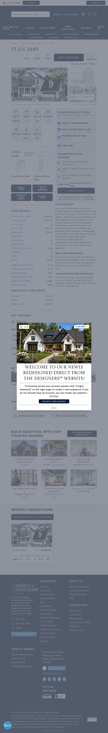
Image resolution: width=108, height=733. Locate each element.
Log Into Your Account (54, 401)
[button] (7, 725)
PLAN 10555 (80, 327)
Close (54, 408)
